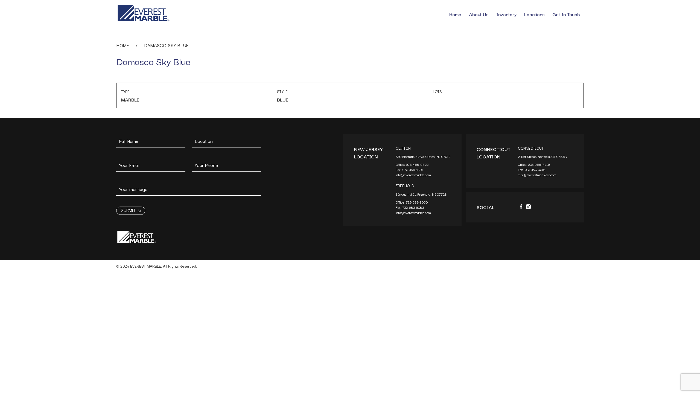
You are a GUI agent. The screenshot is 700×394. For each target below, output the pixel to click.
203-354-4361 (535, 169)
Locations (534, 14)
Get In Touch (566, 14)
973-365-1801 (413, 169)
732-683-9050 (417, 202)
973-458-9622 (417, 164)
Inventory (506, 14)
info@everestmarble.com (413, 174)
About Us (479, 14)
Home (455, 14)
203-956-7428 (539, 164)
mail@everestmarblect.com (537, 174)
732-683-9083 (413, 207)
